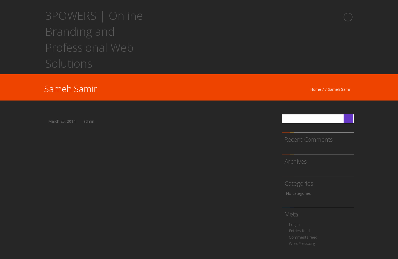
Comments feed (303, 237)
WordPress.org (302, 243)
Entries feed (299, 230)
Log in (294, 224)
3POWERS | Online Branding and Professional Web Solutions (94, 39)
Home (315, 89)
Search (348, 118)
